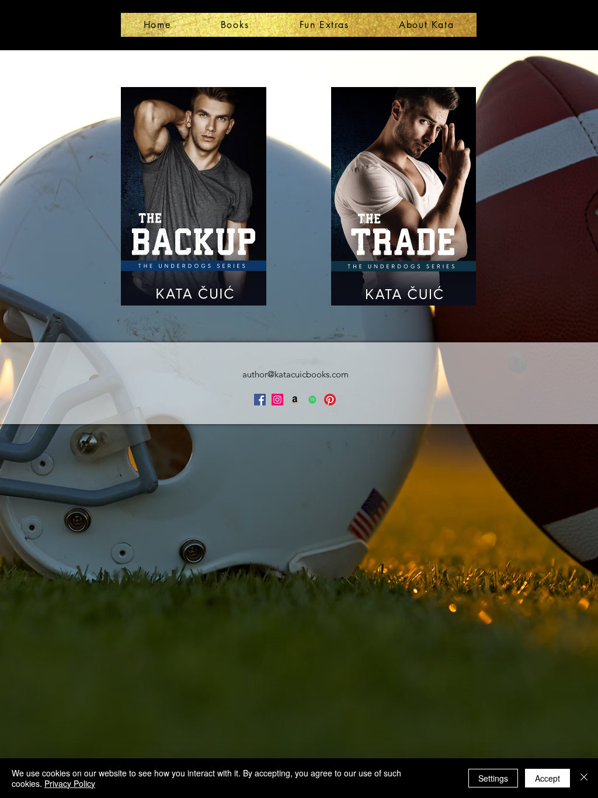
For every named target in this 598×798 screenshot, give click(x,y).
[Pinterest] (330, 399)
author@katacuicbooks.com (295, 374)
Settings (493, 778)
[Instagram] (277, 399)
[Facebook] (260, 399)
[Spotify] (312, 399)
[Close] (584, 778)
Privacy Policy (69, 783)
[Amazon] (295, 399)
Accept (547, 778)
